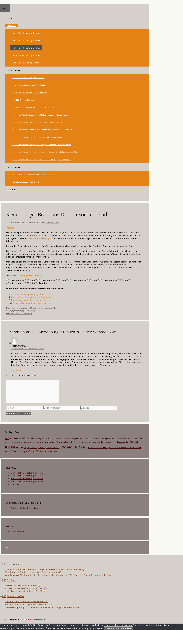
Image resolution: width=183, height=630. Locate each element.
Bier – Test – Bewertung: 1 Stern (25, 33)
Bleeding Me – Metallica (30, 275)
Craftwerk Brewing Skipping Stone (28, 294)
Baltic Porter (28, 438)
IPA (8, 446)
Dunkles (79, 442)
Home (10, 18)
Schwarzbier (129, 447)
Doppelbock (17, 442)
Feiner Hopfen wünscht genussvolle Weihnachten (29, 604)
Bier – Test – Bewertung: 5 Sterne (26, 63)
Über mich (11, 189)
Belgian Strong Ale (79, 438)
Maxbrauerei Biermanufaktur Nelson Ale (31, 297)
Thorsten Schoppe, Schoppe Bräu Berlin (28, 85)
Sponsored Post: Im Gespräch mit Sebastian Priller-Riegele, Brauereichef (41, 159)
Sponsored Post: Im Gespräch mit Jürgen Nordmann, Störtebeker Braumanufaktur (45, 152)
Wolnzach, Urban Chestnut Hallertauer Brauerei (31, 174)
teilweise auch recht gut (39, 238)
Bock (114, 438)
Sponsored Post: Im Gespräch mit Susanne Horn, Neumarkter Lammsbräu (42, 130)
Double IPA (29, 442)
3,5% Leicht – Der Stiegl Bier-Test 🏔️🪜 (24, 585)
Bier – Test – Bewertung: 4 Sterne (26, 55)
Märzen (41, 447)
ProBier (11, 580)
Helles (101, 442)
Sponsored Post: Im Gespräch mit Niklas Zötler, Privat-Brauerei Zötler (40, 137)
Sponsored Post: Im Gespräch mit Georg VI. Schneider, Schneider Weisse (41, 144)
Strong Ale (24, 451)
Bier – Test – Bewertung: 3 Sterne (26, 48)
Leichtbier (33, 447)
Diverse (7, 443)
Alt (11, 438)
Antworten (16, 369)
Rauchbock (103, 447)
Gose (94, 443)
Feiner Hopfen (15, 596)
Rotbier (113, 447)
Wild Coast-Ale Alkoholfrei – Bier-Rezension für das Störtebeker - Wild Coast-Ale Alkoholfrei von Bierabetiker (58, 575)
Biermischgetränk (105, 438)
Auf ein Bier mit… (14, 70)
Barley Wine (41, 438)
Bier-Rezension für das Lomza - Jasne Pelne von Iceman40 (33, 572)
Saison (120, 447)
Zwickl (55, 451)
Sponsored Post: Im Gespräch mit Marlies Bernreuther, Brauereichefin (40, 115)
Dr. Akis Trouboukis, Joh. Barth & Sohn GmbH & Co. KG (34, 107)
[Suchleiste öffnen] (7, 197)
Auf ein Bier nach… (15, 167)
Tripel (32, 451)
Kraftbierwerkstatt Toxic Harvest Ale (29, 300)
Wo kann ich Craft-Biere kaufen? (26, 508)
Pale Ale (52, 307)
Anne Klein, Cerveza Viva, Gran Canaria (28, 77)
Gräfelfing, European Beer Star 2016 (27, 182)
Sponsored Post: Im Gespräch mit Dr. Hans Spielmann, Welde (37, 122)
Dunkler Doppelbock (58, 442)
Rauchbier (93, 447)
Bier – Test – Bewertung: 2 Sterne (26, 40)
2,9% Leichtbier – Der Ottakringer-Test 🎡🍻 (26, 588)
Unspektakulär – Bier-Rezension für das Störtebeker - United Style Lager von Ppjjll (45, 569)
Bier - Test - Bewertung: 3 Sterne (22, 307)
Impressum (39, 619)
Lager (26, 447)
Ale (7, 438)
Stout (15, 451)
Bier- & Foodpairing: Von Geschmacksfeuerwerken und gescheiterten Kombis (42, 607)
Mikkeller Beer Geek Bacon (19, 313)
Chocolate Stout (124, 438)
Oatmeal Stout (52, 447)
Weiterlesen (126, 628)
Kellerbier (17, 447)
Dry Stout (39, 443)
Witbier (48, 451)
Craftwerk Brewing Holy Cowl (20, 310)
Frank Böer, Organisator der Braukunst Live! (30, 92)
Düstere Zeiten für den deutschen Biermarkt (26, 601)
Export (88, 442)
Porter (82, 447)
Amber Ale (17, 438)
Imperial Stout (127, 442)
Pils (75, 447)
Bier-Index (13, 564)
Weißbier (40, 451)
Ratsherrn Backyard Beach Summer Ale (30, 302)
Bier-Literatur (92, 438)
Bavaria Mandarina (63, 438)
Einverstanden (112, 628)
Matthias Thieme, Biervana (23, 100)
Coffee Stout (137, 438)
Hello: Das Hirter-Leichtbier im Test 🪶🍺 (25, 591)
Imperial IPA (111, 442)
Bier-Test (11, 25)
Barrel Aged (51, 438)
